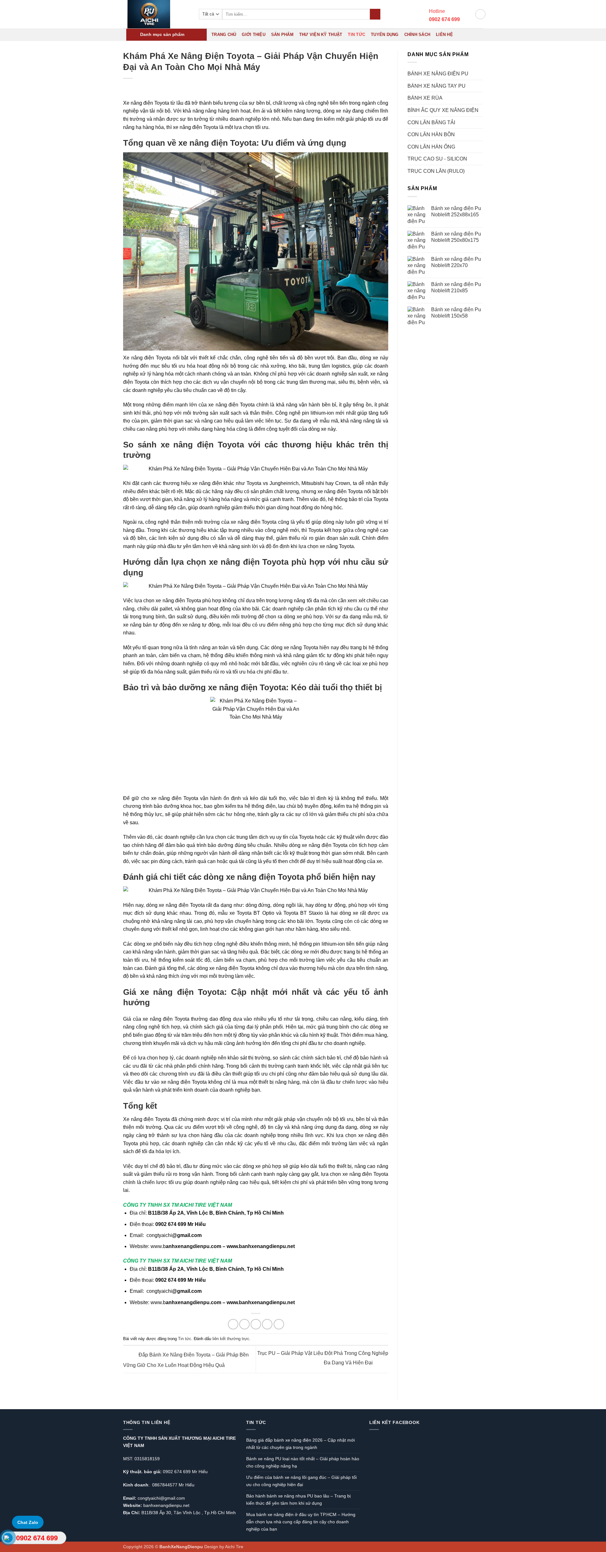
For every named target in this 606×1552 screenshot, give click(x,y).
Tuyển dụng (385, 34)
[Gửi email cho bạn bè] (256, 1324)
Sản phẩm (282, 34)
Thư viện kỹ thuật (320, 34)
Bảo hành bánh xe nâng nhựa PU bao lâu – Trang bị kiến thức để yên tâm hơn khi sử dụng (298, 1499)
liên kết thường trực (230, 1338)
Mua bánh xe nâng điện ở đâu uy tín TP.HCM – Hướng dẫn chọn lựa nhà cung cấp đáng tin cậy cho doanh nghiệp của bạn (300, 1522)
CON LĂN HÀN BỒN (431, 134)
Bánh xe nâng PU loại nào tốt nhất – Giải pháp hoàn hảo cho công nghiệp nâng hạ (302, 1462)
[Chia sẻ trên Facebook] (233, 1324)
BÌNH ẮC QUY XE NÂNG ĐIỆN (442, 110)
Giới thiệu (253, 34)
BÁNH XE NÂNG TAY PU (436, 86)
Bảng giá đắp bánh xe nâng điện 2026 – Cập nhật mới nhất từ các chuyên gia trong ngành (300, 1444)
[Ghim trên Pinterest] (267, 1324)
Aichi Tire (234, 1546)
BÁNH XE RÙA (425, 98)
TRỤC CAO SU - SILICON (437, 158)
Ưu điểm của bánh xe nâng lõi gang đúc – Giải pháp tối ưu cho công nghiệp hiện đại (301, 1481)
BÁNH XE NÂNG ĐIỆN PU (437, 73)
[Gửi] (375, 14)
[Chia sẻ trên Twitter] (244, 1324)
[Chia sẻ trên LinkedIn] (279, 1324)
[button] (467, 14)
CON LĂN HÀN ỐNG (431, 146)
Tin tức (356, 34)
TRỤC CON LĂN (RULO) (436, 171)
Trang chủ (223, 34)
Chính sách (417, 34)
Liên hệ (444, 34)
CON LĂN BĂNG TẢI (431, 122)
